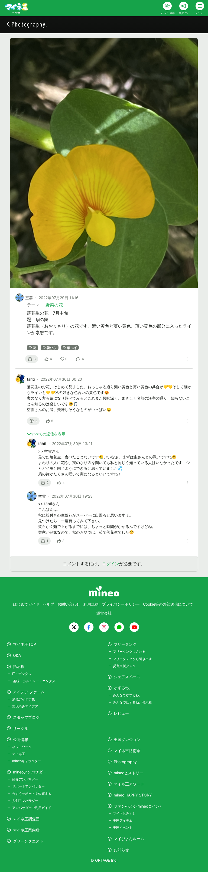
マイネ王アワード (129, 784)
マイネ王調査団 (26, 819)
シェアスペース (127, 676)
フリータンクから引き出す (132, 659)
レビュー (121, 713)
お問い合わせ (68, 604)
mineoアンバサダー (29, 772)
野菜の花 (54, 305)
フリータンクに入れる (129, 651)
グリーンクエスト (28, 841)
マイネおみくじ (124, 813)
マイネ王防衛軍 (127, 750)
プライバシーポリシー (121, 604)
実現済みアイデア (25, 706)
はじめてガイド (26, 604)
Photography (125, 761)
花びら (51, 347)
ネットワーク (22, 747)
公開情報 (20, 739)
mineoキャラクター (26, 761)
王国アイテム (122, 820)
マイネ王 (18, 754)
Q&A (17, 655)
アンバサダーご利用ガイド (31, 808)
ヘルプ (48, 604)
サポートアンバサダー (28, 786)
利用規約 (91, 604)
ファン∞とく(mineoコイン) (137, 806)
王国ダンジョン (127, 739)
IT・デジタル (21, 674)
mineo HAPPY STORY (133, 795)
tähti (31, 379)
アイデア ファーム (28, 692)
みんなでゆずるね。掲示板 (132, 702)
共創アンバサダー (25, 801)
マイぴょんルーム (129, 838)
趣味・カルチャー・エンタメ (33, 681)
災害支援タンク (124, 666)
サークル (20, 728)
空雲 (29, 297)
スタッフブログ (26, 717)
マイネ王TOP (24, 644)
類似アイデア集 (23, 699)
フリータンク (125, 644)
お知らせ (121, 849)
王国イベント (122, 827)
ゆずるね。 (123, 687)
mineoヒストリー (128, 772)
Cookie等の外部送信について (168, 604)
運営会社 (104, 613)
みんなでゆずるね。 (127, 695)
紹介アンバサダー (25, 779)
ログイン (110, 563)
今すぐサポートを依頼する (31, 794)
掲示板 (18, 666)
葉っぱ (72, 347)
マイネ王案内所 (26, 830)
